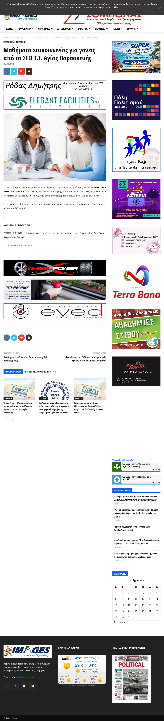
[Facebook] (7, 686)
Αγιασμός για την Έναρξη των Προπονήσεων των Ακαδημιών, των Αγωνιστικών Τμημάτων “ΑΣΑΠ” (135, 498)
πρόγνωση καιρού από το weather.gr (82, 685)
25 (136, 611)
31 (129, 617)
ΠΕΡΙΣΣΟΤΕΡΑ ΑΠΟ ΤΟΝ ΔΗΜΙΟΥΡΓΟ (40, 371)
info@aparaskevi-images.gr (28, 677)
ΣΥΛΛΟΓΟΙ (131, 28)
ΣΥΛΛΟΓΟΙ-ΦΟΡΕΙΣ (20, 37)
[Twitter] (24, 686)
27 (150, 611)
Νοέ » (122, 622)
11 (136, 599)
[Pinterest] (15, 686)
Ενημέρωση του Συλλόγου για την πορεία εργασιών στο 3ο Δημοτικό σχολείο (86, 359)
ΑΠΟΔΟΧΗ (83, 11)
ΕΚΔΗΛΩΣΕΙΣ (100, 28)
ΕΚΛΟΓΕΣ (116, 28)
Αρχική (6, 37)
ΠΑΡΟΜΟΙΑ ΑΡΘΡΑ (13, 371)
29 (116, 617)
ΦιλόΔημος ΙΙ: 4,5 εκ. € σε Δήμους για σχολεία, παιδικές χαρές (26, 359)
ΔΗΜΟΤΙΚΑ (82, 28)
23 (122, 611)
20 (150, 605)
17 (129, 605)
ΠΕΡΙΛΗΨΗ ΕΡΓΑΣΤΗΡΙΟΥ (18, 245)
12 (143, 599)
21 (157, 605)
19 (143, 605)
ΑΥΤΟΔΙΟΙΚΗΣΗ (63, 28)
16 (122, 605)
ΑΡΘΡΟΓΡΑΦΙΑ (24, 28)
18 (136, 605)
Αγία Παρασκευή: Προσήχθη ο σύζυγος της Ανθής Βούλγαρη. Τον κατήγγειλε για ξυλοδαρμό (135, 555)
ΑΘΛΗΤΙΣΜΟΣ (44, 28)
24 (129, 611)
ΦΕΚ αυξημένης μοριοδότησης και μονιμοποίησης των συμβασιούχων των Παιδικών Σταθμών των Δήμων (136, 513)
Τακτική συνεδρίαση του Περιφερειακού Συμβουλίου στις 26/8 (132, 528)
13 (150, 599)
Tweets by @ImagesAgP (123, 460)
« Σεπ (115, 622)
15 (116, 605)
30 (122, 617)
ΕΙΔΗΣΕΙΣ (9, 28)
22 (116, 611)
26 (143, 611)
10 (129, 599)
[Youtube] (32, 686)
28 (157, 611)
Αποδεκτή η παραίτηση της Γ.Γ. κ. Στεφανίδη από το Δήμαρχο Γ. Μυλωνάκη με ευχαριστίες (137, 542)
